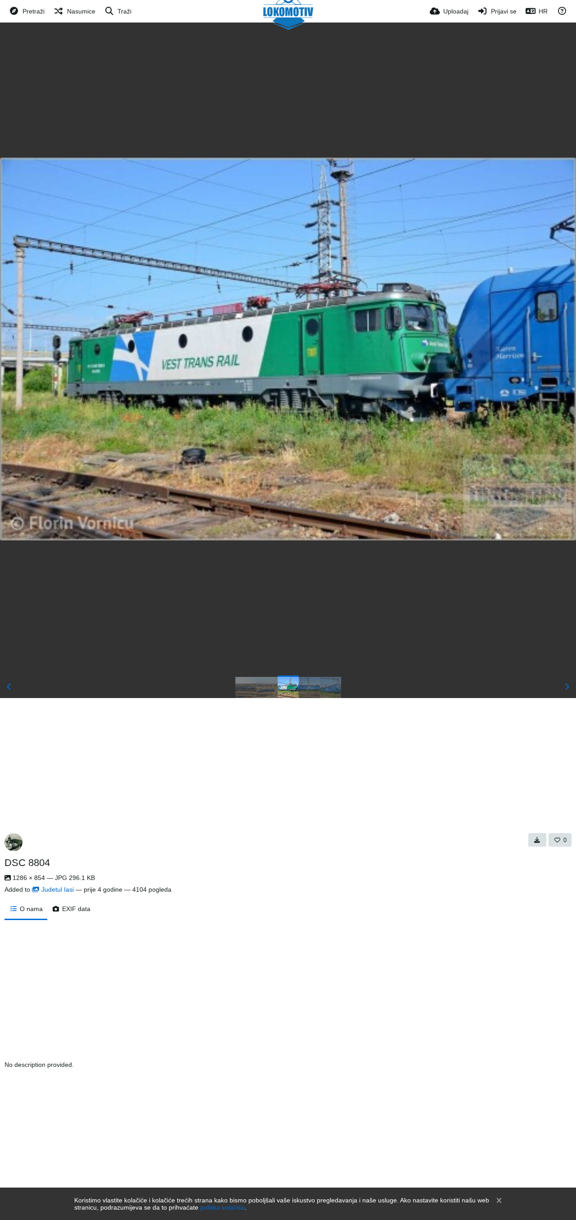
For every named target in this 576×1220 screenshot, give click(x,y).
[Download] (537, 840)
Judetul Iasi (57, 889)
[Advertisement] (288, 90)
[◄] (9, 687)
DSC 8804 (27, 862)
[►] (567, 687)
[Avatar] (13, 842)
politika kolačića (222, 1207)
